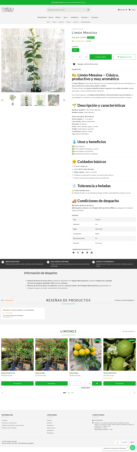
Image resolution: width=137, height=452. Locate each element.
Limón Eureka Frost (8, 373)
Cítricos (68, 22)
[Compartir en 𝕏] (78, 252)
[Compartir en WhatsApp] (82, 252)
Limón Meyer (74, 373)
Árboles (61, 22)
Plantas (49, 420)
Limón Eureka (40, 373)
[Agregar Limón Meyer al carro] (97, 383)
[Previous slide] (2, 100)
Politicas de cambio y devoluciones (13, 425)
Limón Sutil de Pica (109, 373)
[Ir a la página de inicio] (8, 9)
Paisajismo (50, 433)
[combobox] (68, 10)
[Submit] (88, 10)
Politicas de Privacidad (9, 428)
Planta (54, 22)
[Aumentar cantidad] (86, 56)
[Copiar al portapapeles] (91, 252)
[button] (95, 17)
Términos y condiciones (9, 423)
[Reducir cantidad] (73, 56)
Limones (75, 22)
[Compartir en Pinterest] (87, 252)
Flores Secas (51, 428)
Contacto (4, 420)
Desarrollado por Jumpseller (26, 443)
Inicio (48, 22)
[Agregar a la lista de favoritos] (4, 354)
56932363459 (98, 420)
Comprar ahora (85, 387)
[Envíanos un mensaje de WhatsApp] (132, 447)
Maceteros (50, 425)
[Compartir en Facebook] (73, 252)
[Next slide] (63, 100)
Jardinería (50, 430)
